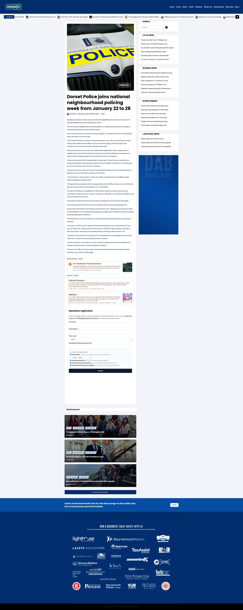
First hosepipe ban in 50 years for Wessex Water (110, 17)
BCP (68, 428)
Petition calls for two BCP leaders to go (85, 456)
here (91, 252)
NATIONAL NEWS (151, 134)
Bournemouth (78, 428)
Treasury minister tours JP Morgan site (85, 432)
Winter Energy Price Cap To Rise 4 (152, 139)
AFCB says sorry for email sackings (176, 17)
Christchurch (91, 428)
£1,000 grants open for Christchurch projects (145, 17)
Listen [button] (174, 505)
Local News (83, 477)
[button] (166, 27)
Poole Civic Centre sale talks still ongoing (40, 17)
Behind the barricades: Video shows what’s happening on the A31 (214, 17)
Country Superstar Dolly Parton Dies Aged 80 (156, 142)
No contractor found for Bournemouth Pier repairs (90, 481)
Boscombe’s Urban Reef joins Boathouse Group (74, 17)
